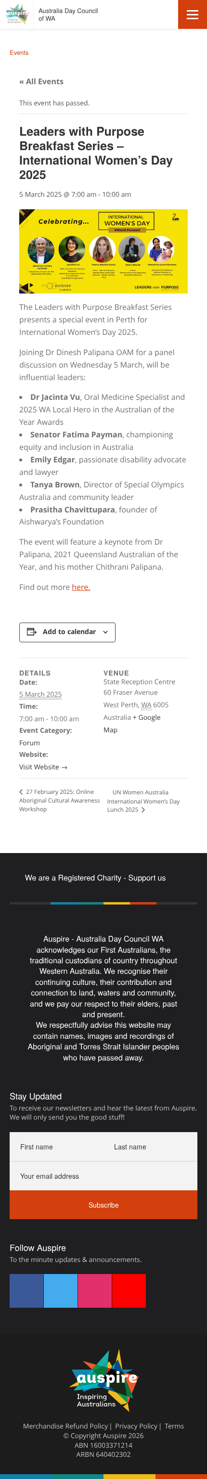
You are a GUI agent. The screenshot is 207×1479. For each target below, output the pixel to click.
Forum (29, 743)
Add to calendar (69, 631)
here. (81, 587)
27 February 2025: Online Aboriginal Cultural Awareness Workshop (59, 800)
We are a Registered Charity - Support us (96, 877)
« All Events (41, 81)
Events (19, 52)
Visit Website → (43, 767)
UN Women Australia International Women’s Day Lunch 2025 (143, 801)
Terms (174, 1426)
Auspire (115, 1436)
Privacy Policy (136, 1426)
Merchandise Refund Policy (65, 1426)
